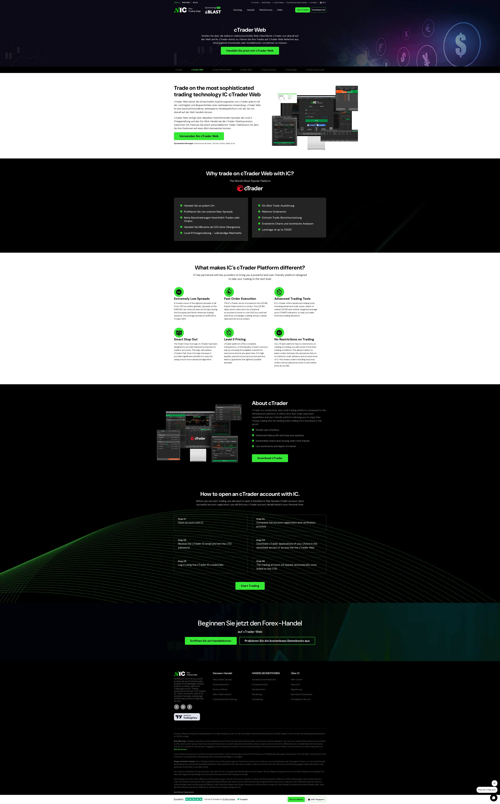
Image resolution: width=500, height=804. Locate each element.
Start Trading (250, 586)
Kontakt (313, 2)
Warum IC (295, 684)
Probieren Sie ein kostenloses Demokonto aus (277, 641)
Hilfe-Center (297, 679)
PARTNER (186, 2)
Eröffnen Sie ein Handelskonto (210, 641)
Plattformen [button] (265, 9)
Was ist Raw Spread (222, 679)
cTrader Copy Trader (315, 70)
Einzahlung (257, 694)
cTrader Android (268, 70)
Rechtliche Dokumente (301, 694)
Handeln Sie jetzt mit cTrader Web (250, 51)
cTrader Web (197, 70)
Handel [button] (250, 9)
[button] (323, 2)
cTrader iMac (246, 70)
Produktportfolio (260, 684)
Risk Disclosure (180, 749)
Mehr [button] (280, 9)
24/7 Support (317, 799)
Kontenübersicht (221, 684)
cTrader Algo (291, 70)
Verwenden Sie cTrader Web (198, 136)
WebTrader (266, 2)
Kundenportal (318, 10)
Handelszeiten (258, 689)
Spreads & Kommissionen (264, 679)
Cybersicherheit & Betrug (225, 699)
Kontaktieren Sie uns (300, 699)
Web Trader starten (222, 694)
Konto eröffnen (220, 689)
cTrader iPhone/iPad (221, 70)
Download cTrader (270, 458)
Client (176, 2)
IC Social (254, 2)
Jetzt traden (279, 2)
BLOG (195, 2)
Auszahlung (257, 699)
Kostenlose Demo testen (297, 2)
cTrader (179, 70)
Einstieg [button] (237, 9)
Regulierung (296, 689)
